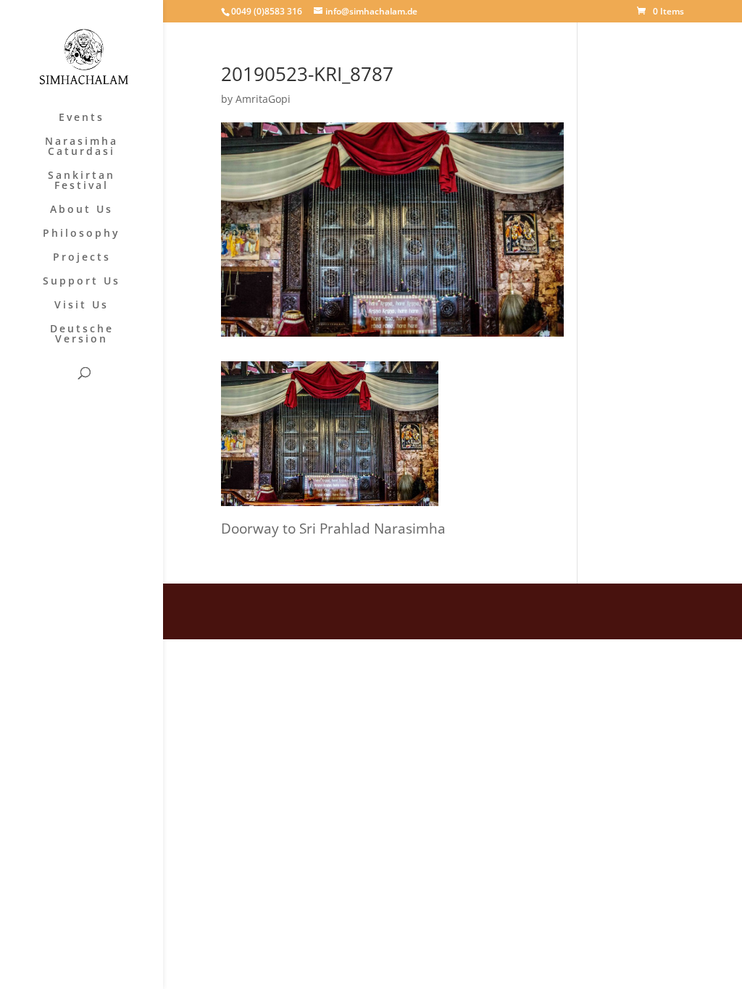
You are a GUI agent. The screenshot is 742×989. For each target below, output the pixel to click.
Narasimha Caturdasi (81, 147)
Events (81, 118)
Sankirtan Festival (81, 181)
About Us (81, 210)
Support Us (81, 281)
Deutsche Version (82, 334)
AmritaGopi (263, 99)
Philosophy (81, 234)
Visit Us (81, 305)
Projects (82, 258)
